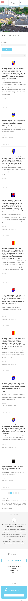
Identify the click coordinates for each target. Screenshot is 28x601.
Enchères (14, 576)
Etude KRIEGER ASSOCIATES (9, 101)
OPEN (2, 2)
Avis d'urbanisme (14, 574)
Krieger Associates (14, 554)
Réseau (14, 572)
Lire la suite (5, 107)
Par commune (4, 42)
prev (9, 493)
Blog (14, 581)
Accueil (14, 564)
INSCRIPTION (14, 595)
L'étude (14, 568)
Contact (14, 583)
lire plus (21, 543)
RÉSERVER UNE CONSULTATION (14, 560)
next (18, 493)
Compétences (14, 570)
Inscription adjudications (14, 566)
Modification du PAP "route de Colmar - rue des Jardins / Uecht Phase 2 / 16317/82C (13, 468)
